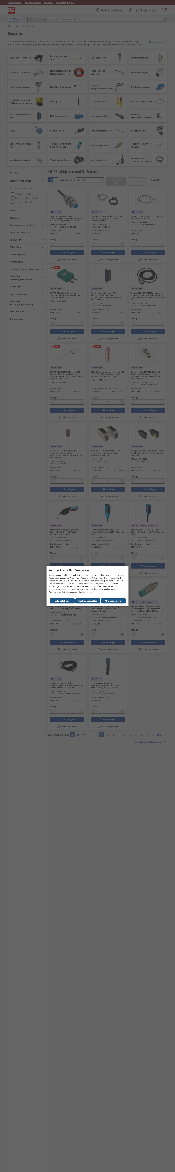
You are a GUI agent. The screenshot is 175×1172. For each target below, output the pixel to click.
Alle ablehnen (62, 601)
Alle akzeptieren (113, 601)
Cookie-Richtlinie (86, 592)
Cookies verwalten (87, 601)
